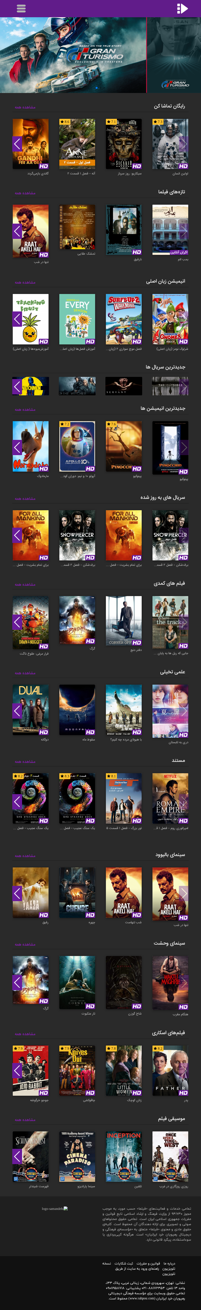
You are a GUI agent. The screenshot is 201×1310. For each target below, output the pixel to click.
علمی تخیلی (172, 672)
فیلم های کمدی (169, 583)
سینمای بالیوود (170, 855)
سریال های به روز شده (162, 497)
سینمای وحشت (169, 943)
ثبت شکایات (123, 1263)
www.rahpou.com (142, 1298)
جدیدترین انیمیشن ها (163, 408)
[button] (104, 88)
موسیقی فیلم (171, 1119)
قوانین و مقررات (148, 1263)
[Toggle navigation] (21, 8)
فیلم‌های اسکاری (168, 1033)
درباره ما (169, 1263)
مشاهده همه (25, 107)
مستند (178, 760)
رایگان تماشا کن (169, 106)
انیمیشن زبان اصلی (165, 281)
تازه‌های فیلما (171, 192)
